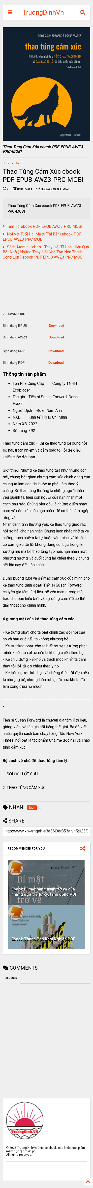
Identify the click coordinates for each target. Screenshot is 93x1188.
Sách (18, 163)
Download (56, 326)
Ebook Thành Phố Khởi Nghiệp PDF (43, 939)
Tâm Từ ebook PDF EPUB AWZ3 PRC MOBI (44, 226)
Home (6, 163)
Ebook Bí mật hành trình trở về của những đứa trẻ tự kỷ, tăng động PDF (44, 892)
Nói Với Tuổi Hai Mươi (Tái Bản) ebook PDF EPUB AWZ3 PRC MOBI (42, 237)
